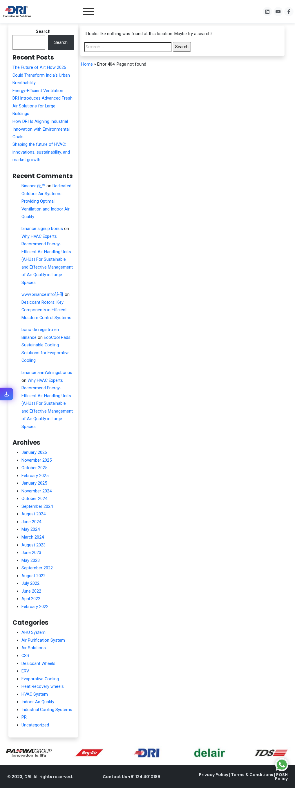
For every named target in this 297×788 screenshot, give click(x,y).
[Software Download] (6, 394)
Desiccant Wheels (38, 663)
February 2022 (34, 606)
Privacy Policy (214, 775)
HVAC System (34, 694)
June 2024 (31, 521)
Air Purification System (43, 640)
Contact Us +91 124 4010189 (131, 777)
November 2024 (36, 491)
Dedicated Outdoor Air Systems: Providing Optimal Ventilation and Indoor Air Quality (46, 201)
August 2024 (33, 514)
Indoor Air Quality (37, 701)
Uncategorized (35, 725)
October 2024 (34, 498)
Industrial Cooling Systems (46, 709)
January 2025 (34, 483)
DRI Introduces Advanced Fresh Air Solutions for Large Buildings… (42, 106)
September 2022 (37, 568)
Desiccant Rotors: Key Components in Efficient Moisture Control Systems (46, 310)
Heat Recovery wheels (42, 686)
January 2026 (34, 452)
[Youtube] (278, 11)
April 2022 (30, 598)
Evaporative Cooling (40, 678)
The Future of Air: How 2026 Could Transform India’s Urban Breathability (41, 75)
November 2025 (36, 460)
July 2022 (30, 583)
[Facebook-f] (289, 11)
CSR (25, 655)
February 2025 (34, 475)
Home (87, 64)
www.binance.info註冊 (42, 294)
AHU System (33, 632)
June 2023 (31, 552)
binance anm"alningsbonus (46, 372)
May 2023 (30, 560)
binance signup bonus (42, 228)
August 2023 (33, 545)
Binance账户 (33, 185)
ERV (25, 671)
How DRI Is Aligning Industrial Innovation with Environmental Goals (41, 129)
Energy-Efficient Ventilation (37, 90)
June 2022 (31, 591)
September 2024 (37, 506)
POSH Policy (281, 777)
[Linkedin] (267, 11)
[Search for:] (128, 47)
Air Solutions (33, 647)
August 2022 (33, 575)
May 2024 (30, 529)
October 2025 (34, 467)
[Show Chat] (281, 764)
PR (24, 717)
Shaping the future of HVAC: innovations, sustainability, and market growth (41, 152)
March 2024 (32, 537)
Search (43, 31)
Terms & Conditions (252, 775)
